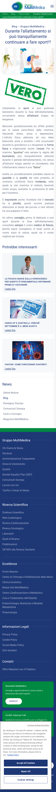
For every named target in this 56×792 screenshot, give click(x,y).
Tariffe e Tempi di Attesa (15, 490)
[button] (52, 6)
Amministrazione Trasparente (18, 458)
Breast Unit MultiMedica (15, 587)
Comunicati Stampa (14, 408)
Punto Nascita (10, 571)
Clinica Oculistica (11, 582)
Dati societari (9, 650)
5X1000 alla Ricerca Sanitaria (18, 549)
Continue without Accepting (38, 725)
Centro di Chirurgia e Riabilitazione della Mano (27, 576)
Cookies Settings (25, 780)
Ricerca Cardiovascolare (15, 523)
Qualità (6, 469)
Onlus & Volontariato (13, 464)
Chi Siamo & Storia (12, 448)
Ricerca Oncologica (12, 528)
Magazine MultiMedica (15, 419)
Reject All (25, 771)
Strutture (7, 453)
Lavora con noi (10, 485)
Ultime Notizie (10, 392)
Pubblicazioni (9, 544)
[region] (25, 755)
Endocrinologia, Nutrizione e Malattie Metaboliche (22, 605)
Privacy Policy (10, 634)
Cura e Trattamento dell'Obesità (19, 598)
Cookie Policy (9, 639)
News (7, 384)
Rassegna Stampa (13, 403)
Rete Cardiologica (12, 517)
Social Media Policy (13, 645)
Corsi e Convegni (12, 413)
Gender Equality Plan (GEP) (17, 474)
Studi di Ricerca (10, 538)
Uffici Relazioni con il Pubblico (18, 669)
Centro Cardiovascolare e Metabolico (22, 592)
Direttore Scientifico (13, 512)
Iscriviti (13, 701)
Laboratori (8, 533)
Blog (5, 398)
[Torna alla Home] (28, 6)
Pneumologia (9, 612)
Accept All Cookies (26, 763)
